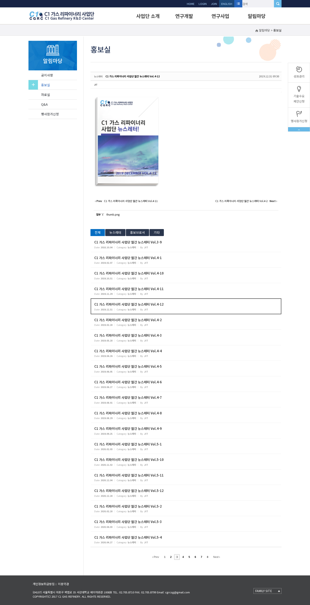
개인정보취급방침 (44, 584)
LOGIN (203, 4)
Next (216, 557)
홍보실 (45, 85)
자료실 (45, 94)
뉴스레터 (115, 232)
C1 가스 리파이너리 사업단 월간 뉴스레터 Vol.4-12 (132, 76)
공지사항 (47, 75)
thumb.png (113, 214)
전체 (98, 232)
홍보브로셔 (137, 232)
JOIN (214, 4)
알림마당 (257, 15)
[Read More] (186, 244)
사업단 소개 (148, 15)
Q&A (44, 104)
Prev (156, 557)
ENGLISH (226, 4)
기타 (157, 232)
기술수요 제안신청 (299, 98)
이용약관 (63, 584)
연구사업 (220, 15)
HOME (190, 4)
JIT (95, 84)
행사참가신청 (50, 114)
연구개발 (184, 15)
